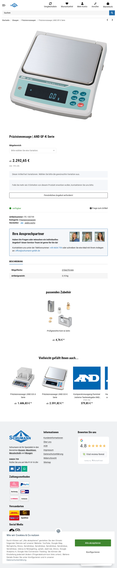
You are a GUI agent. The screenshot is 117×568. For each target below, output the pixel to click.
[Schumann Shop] (14, 5)
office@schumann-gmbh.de (27, 251)
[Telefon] (18, 469)
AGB (46, 446)
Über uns (47, 442)
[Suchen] (112, 12)
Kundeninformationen (53, 438)
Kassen (21, 450)
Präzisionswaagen (27, 220)
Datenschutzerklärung (53, 454)
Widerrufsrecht (50, 458)
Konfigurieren (93, 552)
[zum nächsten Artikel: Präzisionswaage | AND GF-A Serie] (112, 19)
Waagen (29, 453)
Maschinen (31, 450)
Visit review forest (95, 454)
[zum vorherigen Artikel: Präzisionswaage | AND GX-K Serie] (107, 19)
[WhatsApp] (24, 469)
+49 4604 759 (56, 248)
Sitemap (47, 462)
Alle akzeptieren (93, 543)
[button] (82, 5)
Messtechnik (15, 453)
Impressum (49, 450)
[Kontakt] (12, 469)
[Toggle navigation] (4, 5)
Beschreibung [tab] (16, 261)
